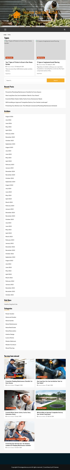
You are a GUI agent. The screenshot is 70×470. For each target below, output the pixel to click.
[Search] (65, 29)
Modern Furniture (11, 344)
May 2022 (8, 271)
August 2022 (9, 260)
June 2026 (9, 123)
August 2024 (9, 185)
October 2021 (10, 295)
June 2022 (9, 267)
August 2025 (9, 147)
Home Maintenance (11, 324)
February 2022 (10, 281)
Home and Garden (11, 317)
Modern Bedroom (11, 341)
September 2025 (10, 144)
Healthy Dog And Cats (10, 304)
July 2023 (8, 223)
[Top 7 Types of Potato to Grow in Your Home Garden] (19, 50)
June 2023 (9, 226)
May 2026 (8, 127)
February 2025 (10, 164)
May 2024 (8, 195)
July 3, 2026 (18, 416)
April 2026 (9, 130)
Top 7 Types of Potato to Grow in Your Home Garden (19, 63)
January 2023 (10, 243)
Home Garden (9, 57)
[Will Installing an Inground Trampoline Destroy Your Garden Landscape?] (51, 400)
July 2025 (8, 151)
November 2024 (10, 175)
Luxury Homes (10, 338)
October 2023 (10, 219)
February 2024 (10, 205)
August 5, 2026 (19, 385)
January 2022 (10, 284)
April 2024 (9, 199)
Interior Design (10, 334)
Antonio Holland (10, 66)
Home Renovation (11, 331)
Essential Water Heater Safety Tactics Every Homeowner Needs (24, 99)
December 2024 (10, 171)
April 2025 (9, 161)
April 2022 (9, 274)
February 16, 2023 (20, 66)
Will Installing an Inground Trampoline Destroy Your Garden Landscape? (26, 102)
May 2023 (8, 229)
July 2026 (8, 120)
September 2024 (10, 181)
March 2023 (9, 236)
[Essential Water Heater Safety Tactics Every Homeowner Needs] (19, 400)
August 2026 (9, 116)
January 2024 (10, 209)
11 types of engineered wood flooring (48, 62)
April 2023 (9, 233)
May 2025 (8, 157)
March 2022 (9, 277)
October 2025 (10, 140)
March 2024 (9, 202)
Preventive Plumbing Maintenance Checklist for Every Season (23, 92)
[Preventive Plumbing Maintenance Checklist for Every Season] (19, 369)
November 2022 (10, 250)
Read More (8, 73)
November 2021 (10, 291)
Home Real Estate (11, 327)
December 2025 (10, 137)
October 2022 (10, 253)
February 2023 (10, 240)
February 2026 (10, 133)
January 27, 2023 (51, 64)
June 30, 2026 (51, 416)
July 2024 (8, 188)
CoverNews (46, 467)
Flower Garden (10, 314)
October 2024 (10, 178)
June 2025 (9, 154)
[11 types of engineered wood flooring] (51, 50)
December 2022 (10, 247)
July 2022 (8, 264)
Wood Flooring (41, 57)
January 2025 (10, 168)
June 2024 (9, 192)
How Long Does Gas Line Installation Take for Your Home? (22, 95)
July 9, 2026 (50, 385)
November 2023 (10, 216)
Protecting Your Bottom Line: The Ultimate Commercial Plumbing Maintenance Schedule (31, 105)
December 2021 (10, 288)
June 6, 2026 (19, 447)
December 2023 (10, 212)
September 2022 (10, 257)
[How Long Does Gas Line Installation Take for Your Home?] (51, 369)
